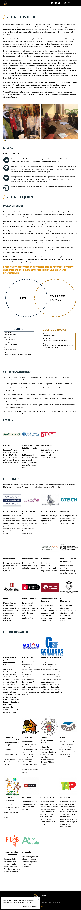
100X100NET (41, 907)
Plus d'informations (30, 906)
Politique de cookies (55, 902)
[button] (4, 140)
